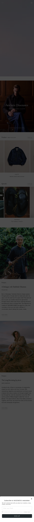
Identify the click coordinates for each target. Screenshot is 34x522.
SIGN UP (17, 516)
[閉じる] (17, 261)
